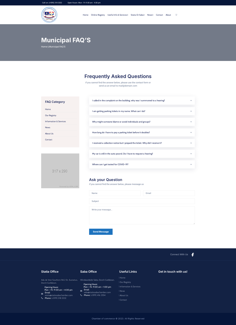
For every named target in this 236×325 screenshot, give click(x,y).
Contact (159, 15)
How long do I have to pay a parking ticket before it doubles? (121, 132)
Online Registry (98, 15)
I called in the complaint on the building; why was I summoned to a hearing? (128, 100)
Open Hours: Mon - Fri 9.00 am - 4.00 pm (84, 2)
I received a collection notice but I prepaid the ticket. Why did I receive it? (127, 143)
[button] (142, 100)
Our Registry (50, 115)
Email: (59, 293)
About (168, 15)
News (47, 127)
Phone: (55, 298)
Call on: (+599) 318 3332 (52, 2)
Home (85, 15)
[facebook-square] (193, 254)
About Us (49, 133)
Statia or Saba (137, 15)
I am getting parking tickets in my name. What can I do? (118, 111)
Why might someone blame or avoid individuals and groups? (121, 121)
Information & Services (55, 121)
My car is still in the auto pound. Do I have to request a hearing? (122, 153)
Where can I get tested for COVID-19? (110, 164)
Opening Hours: (58, 288)
